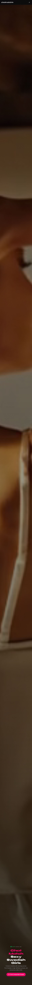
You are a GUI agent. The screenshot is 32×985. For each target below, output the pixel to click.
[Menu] (29, 2)
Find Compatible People (17, 974)
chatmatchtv (7, 2)
